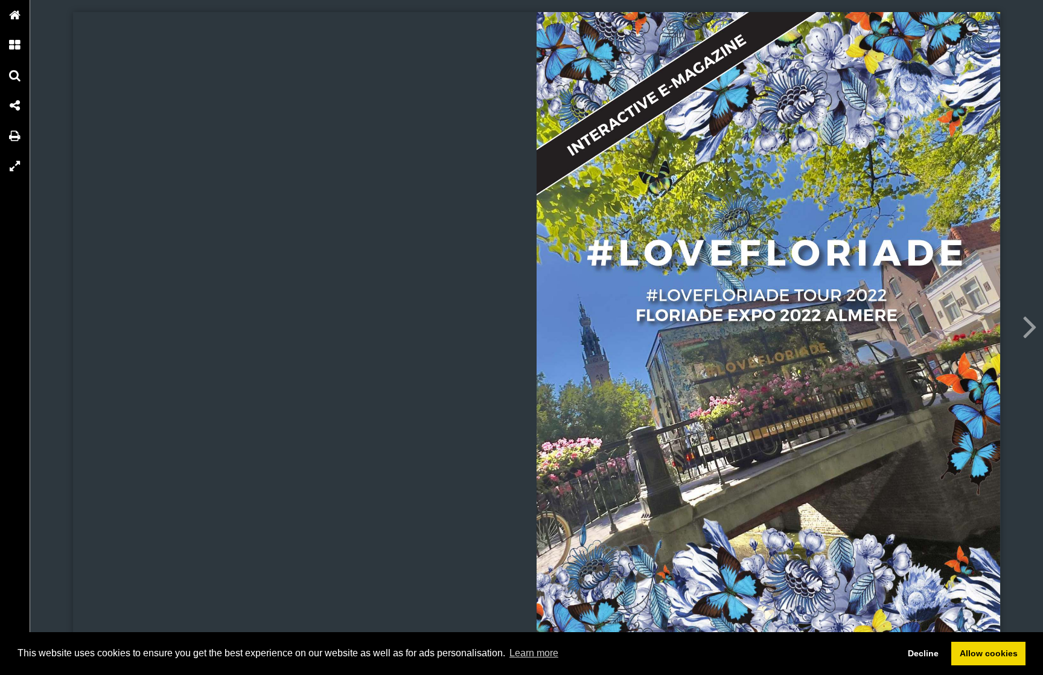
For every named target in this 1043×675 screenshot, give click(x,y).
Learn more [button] (533, 653)
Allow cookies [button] (989, 653)
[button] (15, 15)
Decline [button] (923, 653)
